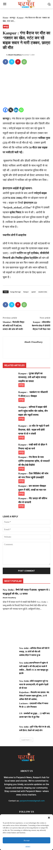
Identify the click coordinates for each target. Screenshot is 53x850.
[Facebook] (5, 62)
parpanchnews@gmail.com (32, 800)
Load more (25, 740)
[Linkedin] (16, 110)
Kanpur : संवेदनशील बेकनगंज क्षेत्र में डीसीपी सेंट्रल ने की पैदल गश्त (41, 325)
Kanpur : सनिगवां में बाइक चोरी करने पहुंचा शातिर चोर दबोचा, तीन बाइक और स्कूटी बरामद (33, 411)
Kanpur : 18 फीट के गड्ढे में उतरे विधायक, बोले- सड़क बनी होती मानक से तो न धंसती (33, 429)
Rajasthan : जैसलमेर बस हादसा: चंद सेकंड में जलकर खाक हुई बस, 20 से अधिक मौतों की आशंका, (34, 695)
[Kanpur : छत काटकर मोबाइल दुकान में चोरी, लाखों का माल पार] (10, 489)
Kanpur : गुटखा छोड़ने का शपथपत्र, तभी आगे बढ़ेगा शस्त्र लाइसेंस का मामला (32, 377)
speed (33, 292)
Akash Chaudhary (14, 55)
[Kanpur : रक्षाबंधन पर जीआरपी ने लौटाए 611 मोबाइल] (10, 395)
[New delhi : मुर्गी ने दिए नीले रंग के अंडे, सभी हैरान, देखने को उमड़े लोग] (10, 730)
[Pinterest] (18, 62)
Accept (26, 840)
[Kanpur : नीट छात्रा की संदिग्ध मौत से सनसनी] (10, 501)
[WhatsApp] (24, 62)
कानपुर (12, 18)
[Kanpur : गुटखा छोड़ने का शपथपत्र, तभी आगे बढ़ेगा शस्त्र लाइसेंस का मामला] (10, 377)
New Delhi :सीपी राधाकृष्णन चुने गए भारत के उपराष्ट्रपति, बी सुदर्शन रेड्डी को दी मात (33, 684)
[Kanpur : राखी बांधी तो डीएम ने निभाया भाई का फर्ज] (10, 448)
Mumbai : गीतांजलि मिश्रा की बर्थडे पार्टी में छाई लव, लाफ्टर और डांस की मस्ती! (13, 325)
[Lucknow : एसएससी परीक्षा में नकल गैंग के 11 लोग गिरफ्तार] (10, 707)
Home (5, 18)
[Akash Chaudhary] (4, 54)
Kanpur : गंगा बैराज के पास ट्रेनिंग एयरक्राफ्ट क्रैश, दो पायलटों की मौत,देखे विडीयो (34, 461)
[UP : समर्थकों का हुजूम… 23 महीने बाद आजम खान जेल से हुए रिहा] (10, 717)
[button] (49, 817)
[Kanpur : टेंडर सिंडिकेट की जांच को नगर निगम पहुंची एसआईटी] (10, 477)
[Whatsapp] (21, 110)
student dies (42, 292)
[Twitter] (11, 62)
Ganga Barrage (15, 292)
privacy (28, 846)
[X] (10, 110)
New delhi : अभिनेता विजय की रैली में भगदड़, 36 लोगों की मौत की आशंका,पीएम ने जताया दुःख (34, 651)
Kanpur (26, 292)
